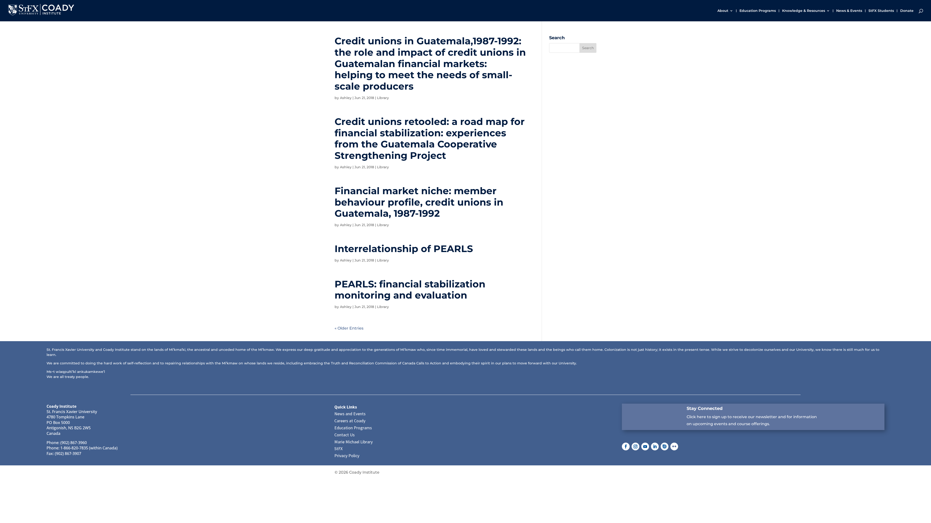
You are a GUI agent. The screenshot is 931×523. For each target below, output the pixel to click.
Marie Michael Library (353, 442)
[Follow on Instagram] (635, 446)
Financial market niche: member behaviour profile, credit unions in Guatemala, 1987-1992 (419, 202)
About (722, 11)
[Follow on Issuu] (664, 446)
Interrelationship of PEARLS (404, 248)
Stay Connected (704, 408)
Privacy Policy (346, 455)
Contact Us (344, 435)
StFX (338, 448)
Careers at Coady (349, 420)
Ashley (346, 98)
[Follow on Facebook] (626, 446)
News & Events (849, 11)
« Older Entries (349, 328)
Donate (907, 11)
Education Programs (757, 11)
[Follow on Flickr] (674, 446)
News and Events (350, 413)
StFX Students (881, 11)
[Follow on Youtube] (645, 446)
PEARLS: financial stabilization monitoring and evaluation (410, 289)
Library (383, 98)
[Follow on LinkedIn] (655, 446)
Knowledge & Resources (803, 11)
